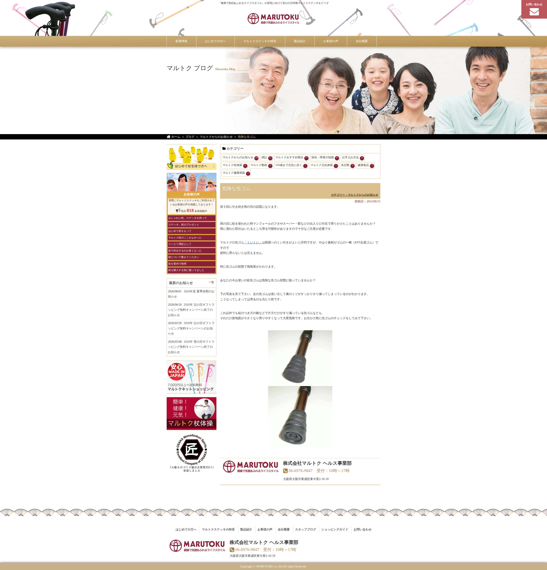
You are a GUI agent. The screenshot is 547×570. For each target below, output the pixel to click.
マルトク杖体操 (234, 165)
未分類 (347, 165)
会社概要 (284, 529)
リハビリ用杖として (179, 244)
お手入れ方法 (352, 157)
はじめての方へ (186, 529)
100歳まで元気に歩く (290, 165)
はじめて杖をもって (179, 231)
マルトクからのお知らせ (240, 157)
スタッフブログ (305, 529)
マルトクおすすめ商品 (291, 157)
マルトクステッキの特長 (218, 529)
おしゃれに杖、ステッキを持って (187, 218)
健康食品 (365, 165)
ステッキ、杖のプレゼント (183, 224)
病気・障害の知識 (325, 157)
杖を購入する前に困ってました (186, 270)
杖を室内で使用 (177, 263)
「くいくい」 (253, 242)
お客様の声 (264, 529)
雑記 (266, 157)
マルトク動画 (260, 165)
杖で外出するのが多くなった (185, 250)
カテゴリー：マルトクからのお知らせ (354, 194)
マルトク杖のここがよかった (185, 237)
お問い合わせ (363, 529)
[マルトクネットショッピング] (191, 391)
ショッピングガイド (334, 529)
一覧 (211, 282)
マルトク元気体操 (323, 165)
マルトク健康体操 (236, 172)
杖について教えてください (183, 257)
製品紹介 (246, 529)
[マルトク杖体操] (191, 427)
